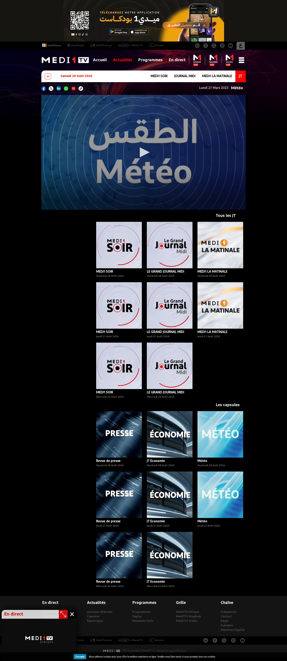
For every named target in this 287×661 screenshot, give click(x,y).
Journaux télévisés (99, 612)
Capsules (93, 616)
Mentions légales (233, 630)
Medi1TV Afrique (187, 612)
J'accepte (80, 656)
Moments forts (142, 621)
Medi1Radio (77, 45)
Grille (181, 603)
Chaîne (227, 603)
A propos (227, 625)
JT (240, 76)
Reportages (95, 621)
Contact (226, 616)
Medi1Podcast (104, 45)
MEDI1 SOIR (159, 76)
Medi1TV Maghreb (188, 616)
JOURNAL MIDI (184, 76)
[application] (143, 152)
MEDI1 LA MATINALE (217, 76)
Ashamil (159, 45)
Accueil (100, 60)
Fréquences (229, 612)
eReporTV (137, 45)
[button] (143, 152)
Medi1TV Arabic (186, 621)
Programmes (150, 60)
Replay (137, 616)
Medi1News (54, 45)
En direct (177, 60)
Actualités (122, 60)
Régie (225, 621)
